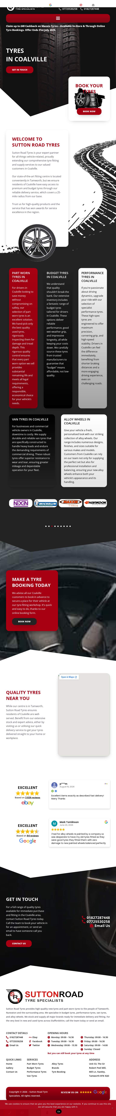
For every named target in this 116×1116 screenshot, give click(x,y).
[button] (58, 18)
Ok (58, 1111)
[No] (112, 1108)
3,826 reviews (32, 797)
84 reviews (33, 835)
